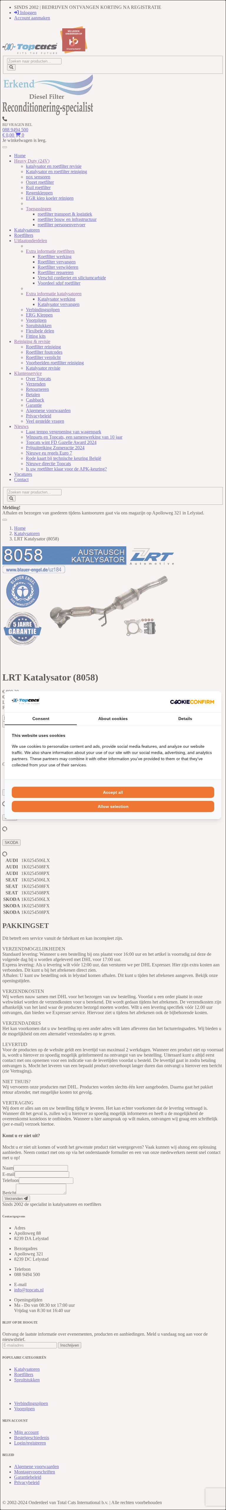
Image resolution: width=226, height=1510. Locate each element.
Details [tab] (185, 718)
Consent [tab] (40, 718)
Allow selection (113, 806)
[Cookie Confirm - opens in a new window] (192, 701)
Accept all (113, 792)
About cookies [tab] (113, 718)
